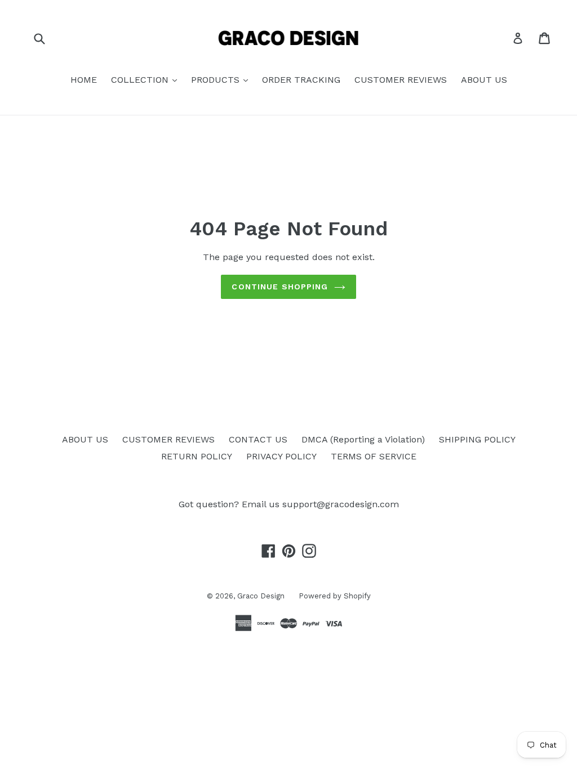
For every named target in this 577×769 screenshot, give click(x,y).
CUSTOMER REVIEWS (400, 79)
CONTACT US (258, 439)
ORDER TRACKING (301, 79)
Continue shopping (280, 286)
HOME (83, 79)
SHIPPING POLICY (477, 439)
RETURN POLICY (196, 456)
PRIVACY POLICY (281, 456)
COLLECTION (141, 79)
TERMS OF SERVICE (373, 456)
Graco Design (261, 596)
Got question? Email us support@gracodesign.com (289, 504)
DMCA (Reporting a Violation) (363, 439)
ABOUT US (484, 79)
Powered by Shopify (335, 596)
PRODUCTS (216, 79)
